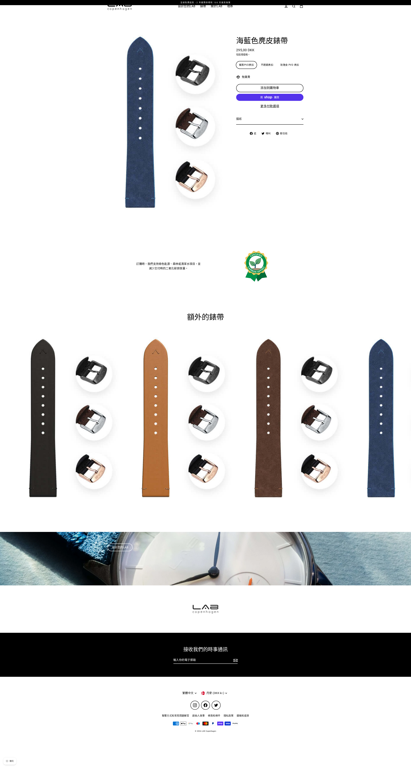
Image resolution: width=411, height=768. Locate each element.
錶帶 (203, 6)
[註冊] (235, 660)
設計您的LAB (186, 6)
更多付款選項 (269, 106)
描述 (239, 118)
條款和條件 (214, 715)
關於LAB (216, 6)
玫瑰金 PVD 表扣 (289, 64)
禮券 (230, 6)
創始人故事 (198, 715)
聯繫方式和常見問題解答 (175, 715)
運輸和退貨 (243, 715)
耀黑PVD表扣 (246, 64)
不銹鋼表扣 (267, 64)
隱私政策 (229, 715)
